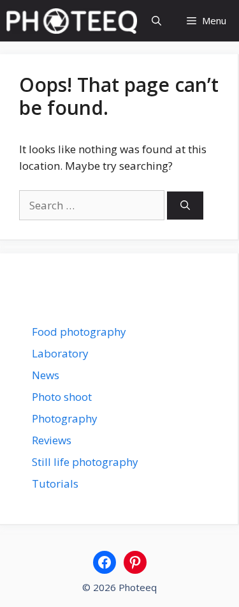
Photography (65, 418)
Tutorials (55, 483)
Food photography (79, 331)
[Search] (185, 205)
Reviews (51, 440)
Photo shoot (62, 396)
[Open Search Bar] (156, 20)
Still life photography (85, 461)
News (45, 375)
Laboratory (60, 353)
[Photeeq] (71, 21)
